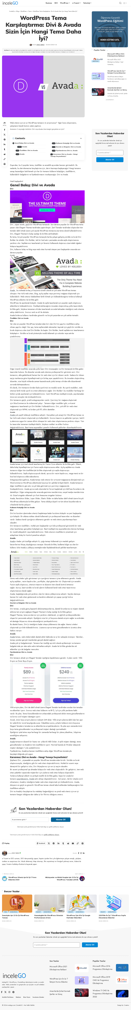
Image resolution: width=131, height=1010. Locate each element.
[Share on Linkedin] (4, 144)
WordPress (96, 78)
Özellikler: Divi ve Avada (29, 150)
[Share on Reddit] (4, 154)
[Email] (73, 843)
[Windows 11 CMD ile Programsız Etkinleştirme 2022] (122, 993)
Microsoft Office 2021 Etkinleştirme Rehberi (115, 55)
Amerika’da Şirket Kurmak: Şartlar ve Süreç (117, 89)
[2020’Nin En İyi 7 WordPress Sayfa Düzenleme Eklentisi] (114, 904)
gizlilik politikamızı (54, 827)
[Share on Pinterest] (4, 139)
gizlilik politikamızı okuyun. (51, 835)
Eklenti (95, 75)
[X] (5, 992)
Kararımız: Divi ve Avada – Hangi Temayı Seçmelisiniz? (63, 155)
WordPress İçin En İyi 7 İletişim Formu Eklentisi (116, 72)
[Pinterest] (13, 992)
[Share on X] (4, 134)
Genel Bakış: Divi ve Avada (24, 143)
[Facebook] (78, 853)
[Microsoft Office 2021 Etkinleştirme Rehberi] (98, 59)
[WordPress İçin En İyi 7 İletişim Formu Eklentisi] (82, 980)
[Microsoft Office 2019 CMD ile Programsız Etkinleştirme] (122, 980)
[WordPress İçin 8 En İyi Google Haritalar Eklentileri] (82, 904)
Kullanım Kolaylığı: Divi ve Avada (68, 143)
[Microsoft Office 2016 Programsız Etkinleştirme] (122, 967)
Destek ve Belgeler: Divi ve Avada (68, 147)
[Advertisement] (110, 114)
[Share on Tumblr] (4, 149)
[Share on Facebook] (4, 129)
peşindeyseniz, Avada (25, 779)
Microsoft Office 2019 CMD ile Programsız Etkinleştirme (101, 980)
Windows (96, 61)
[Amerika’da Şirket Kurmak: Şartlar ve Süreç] (98, 92)
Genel (94, 94)
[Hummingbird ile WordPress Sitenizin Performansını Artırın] (49, 904)
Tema (5, 912)
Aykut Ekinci (40, 45)
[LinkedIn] (84, 853)
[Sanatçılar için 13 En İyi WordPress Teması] (17, 904)
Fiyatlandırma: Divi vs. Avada (66, 150)
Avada (24, 147)
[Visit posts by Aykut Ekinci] (4, 853)
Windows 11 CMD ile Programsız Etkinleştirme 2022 (102, 993)
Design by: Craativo (123, 1005)
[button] (120, 3)
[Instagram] (81, 853)
